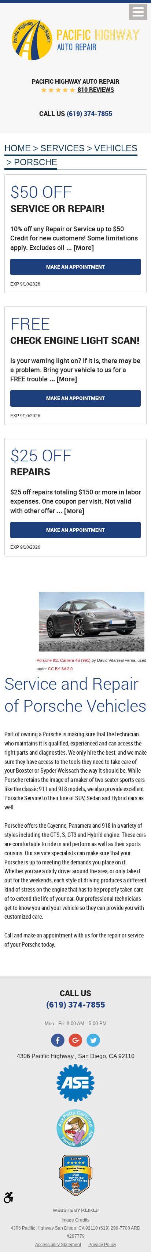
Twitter (93, 1040)
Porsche (35, 162)
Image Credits (75, 1220)
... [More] (79, 247)
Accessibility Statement (58, 1244)
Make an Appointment (75, 266)
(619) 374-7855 (75, 1004)
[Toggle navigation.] (138, 12)
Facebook (58, 1040)
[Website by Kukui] (75, 1211)
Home (17, 148)
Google (75, 1040)
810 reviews (96, 90)
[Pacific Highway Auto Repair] (76, 39)
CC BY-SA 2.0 (60, 669)
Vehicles (115, 148)
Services (62, 148)
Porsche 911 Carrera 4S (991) (64, 660)
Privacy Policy (102, 1244)
